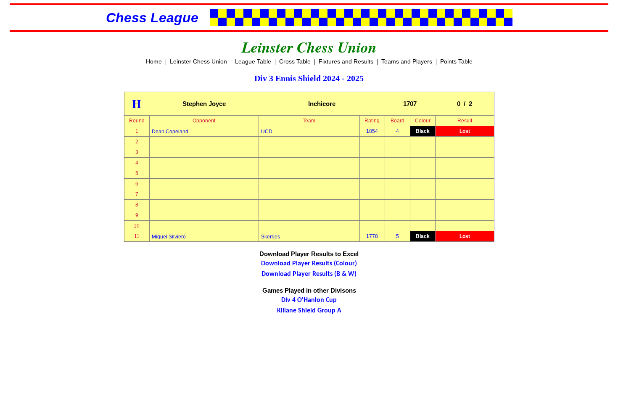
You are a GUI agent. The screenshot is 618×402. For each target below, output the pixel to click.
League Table (253, 61)
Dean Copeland (170, 132)
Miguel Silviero (169, 237)
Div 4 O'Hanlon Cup (309, 300)
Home (154, 61)
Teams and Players (406, 61)
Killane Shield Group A (309, 310)
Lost (465, 131)
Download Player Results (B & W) (309, 274)
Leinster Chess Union (198, 61)
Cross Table (295, 61)
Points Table (456, 61)
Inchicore (321, 103)
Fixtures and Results (346, 61)
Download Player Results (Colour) (309, 263)
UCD (266, 132)
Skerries (270, 237)
